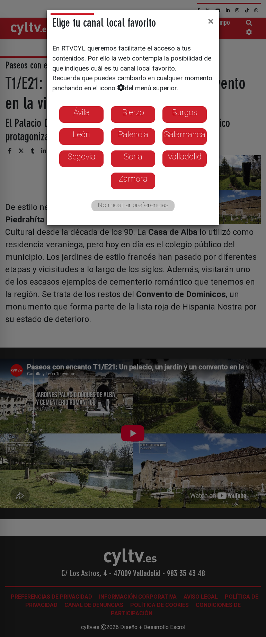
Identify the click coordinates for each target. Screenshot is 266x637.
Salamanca (184, 134)
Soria (133, 156)
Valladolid (185, 156)
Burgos (184, 112)
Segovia (82, 156)
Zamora (133, 179)
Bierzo (133, 112)
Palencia (133, 134)
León (81, 134)
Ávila (81, 112)
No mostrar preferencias (133, 205)
